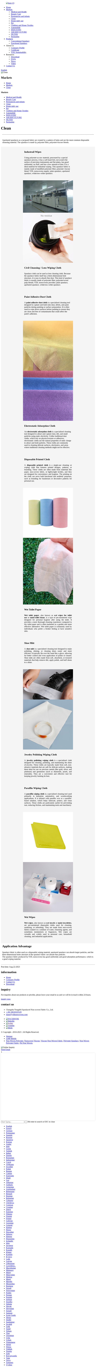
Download (15, 57)
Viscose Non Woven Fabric (51, 1041)
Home (8, 7)
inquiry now (6, 999)
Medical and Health (18, 12)
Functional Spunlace (19, 43)
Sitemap (9, 1036)
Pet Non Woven (26, 1043)
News (13, 61)
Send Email (5, 1050)
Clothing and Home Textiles (22, 25)
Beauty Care (16, 14)
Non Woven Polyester (14, 1041)
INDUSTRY (16, 30)
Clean (13, 19)
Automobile (15, 28)
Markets (9, 10)
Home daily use (17, 21)
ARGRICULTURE (19, 32)
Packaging (15, 37)
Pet (12, 23)
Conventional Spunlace (20, 41)
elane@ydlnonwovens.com (17, 1014)
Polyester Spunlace (71, 1041)
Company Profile (17, 48)
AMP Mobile (11, 1039)
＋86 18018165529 (14, 1012)
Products (9, 39)
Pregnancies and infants (20, 16)
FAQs (13, 59)
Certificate (15, 50)
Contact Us (10, 66)
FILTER (14, 34)
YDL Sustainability (18, 52)
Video (13, 64)
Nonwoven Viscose (32, 1041)
